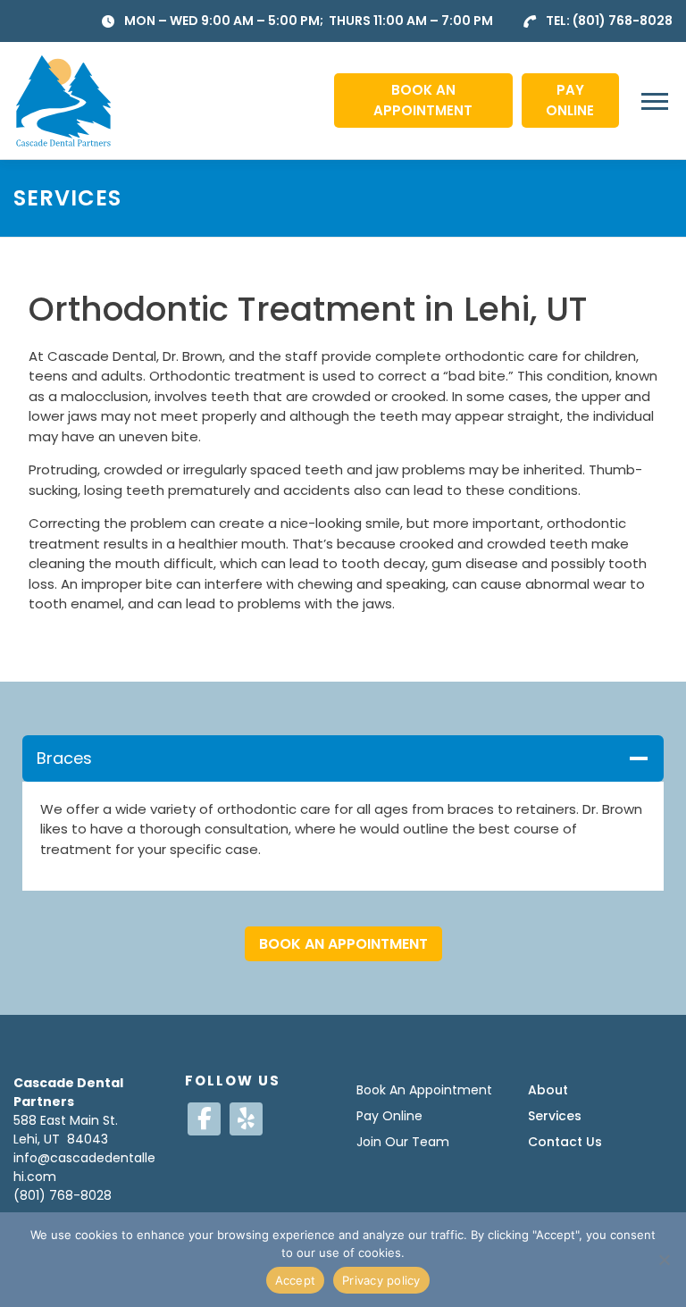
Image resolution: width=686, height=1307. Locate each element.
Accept (295, 1280)
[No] (664, 1260)
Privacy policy (381, 1280)
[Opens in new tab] (204, 1118)
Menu (657, 100)
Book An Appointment (424, 1090)
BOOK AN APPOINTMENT (423, 100)
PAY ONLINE (570, 100)
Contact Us (565, 1142)
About (548, 1090)
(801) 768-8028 (623, 20)
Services (554, 1116)
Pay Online (389, 1116)
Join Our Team (402, 1142)
